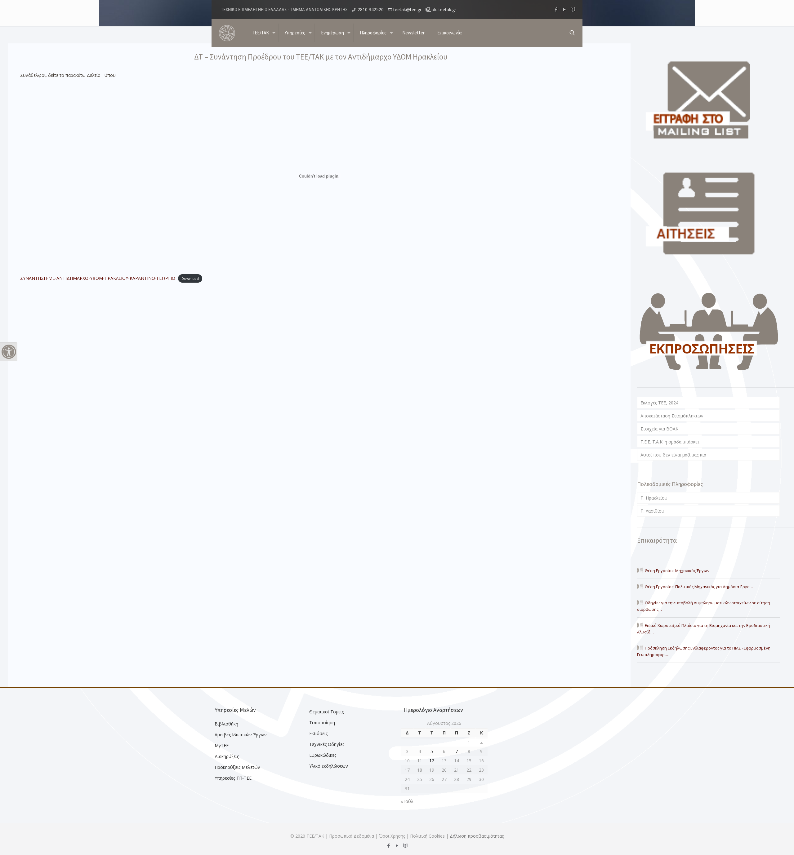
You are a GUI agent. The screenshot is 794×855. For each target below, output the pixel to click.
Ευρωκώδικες (322, 755)
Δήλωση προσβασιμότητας (477, 836)
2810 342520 (371, 9)
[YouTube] (564, 9)
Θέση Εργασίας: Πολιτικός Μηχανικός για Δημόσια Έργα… (699, 586)
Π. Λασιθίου (652, 511)
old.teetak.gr (443, 9)
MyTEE (222, 745)
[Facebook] (556, 9)
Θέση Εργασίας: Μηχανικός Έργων (677, 570)
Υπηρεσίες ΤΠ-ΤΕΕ (233, 778)
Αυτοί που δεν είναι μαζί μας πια (673, 455)
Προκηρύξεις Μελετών (237, 767)
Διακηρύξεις (227, 756)
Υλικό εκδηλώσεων (328, 766)
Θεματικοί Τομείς (326, 712)
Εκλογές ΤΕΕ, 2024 (659, 403)
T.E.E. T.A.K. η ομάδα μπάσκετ (669, 442)
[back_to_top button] (764, 842)
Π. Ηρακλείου (653, 498)
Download (190, 278)
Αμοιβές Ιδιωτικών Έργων (241, 735)
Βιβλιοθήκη (226, 724)
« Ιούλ (407, 801)
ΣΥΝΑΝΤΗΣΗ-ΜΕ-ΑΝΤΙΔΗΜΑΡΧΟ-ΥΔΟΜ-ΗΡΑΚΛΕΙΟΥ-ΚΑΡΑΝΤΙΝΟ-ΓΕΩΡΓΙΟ (97, 278)
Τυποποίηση (322, 722)
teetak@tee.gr (407, 9)
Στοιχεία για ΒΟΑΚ (659, 429)
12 (431, 761)
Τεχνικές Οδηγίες (326, 744)
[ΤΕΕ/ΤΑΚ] (227, 33)
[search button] (572, 33)
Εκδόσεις (318, 733)
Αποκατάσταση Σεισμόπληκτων (671, 416)
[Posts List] (573, 9)
